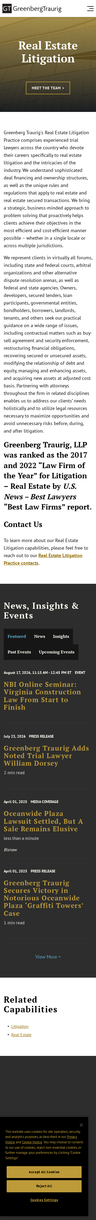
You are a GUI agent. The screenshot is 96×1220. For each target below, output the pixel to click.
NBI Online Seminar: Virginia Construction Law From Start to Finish (42, 696)
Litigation (20, 1026)
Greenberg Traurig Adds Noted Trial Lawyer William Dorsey (46, 755)
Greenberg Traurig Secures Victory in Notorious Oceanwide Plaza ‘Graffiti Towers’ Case (44, 898)
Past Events (19, 652)
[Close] (81, 1125)
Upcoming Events (56, 652)
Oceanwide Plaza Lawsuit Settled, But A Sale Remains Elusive (43, 821)
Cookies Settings (44, 1200)
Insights (61, 636)
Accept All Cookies (44, 1172)
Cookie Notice (32, 1142)
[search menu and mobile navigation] (91, 8)
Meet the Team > (48, 88)
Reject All (44, 1186)
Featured (17, 636)
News (39, 636)
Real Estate (21, 1034)
